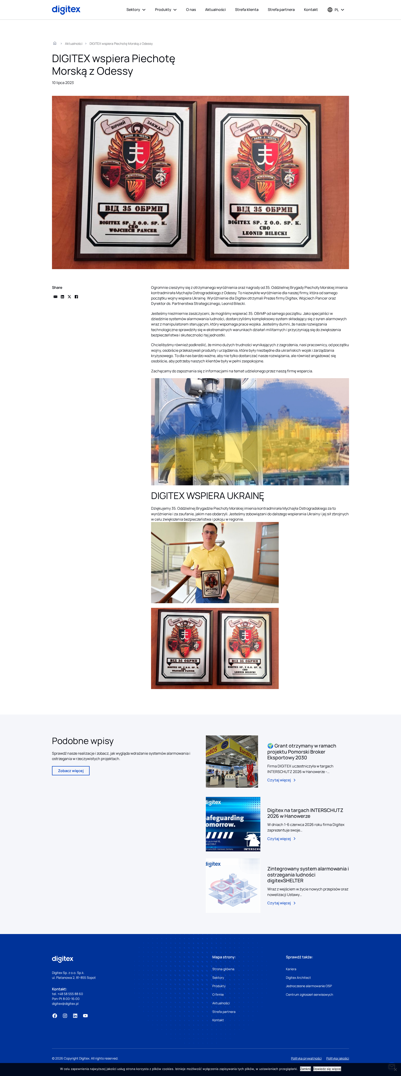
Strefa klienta (247, 9)
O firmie (218, 994)
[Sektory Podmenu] (144, 10)
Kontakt (311, 9)
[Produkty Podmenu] (175, 10)
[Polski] (333, 9)
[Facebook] (76, 296)
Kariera (291, 969)
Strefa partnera (281, 9)
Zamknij (305, 1069)
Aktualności (215, 9)
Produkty (163, 9)
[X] (69, 296)
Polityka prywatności (306, 1058)
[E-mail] (55, 296)
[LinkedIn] (62, 296)
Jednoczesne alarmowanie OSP (309, 986)
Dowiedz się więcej (327, 1069)
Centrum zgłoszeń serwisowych (309, 994)
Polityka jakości (337, 1058)
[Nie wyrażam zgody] (395, 1069)
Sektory (133, 9)
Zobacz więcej (71, 770)
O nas (191, 9)
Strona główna (223, 969)
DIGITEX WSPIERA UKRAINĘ (207, 495)
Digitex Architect (298, 977)
